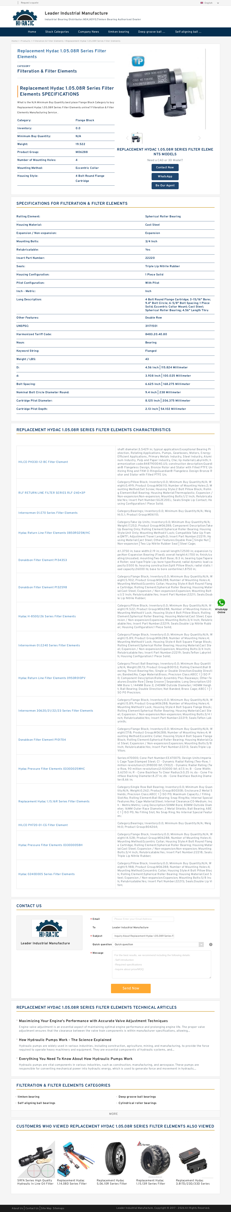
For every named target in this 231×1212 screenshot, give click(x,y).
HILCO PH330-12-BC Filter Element (43, 462)
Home (32, 32)
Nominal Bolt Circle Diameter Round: (42, 392)
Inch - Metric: (26, 291)
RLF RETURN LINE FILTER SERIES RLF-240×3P (51, 493)
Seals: (20, 266)
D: (17, 367)
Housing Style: (27, 176)
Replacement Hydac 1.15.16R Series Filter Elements (54, 801)
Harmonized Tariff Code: (34, 334)
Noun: (20, 343)
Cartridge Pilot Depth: (31, 409)
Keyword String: (27, 351)
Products (25, 41)
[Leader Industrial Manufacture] (25, 17)
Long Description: (29, 299)
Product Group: (28, 152)
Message (97, 953)
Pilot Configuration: (30, 283)
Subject (96, 936)
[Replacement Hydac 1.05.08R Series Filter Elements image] (165, 89)
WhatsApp (165, 176)
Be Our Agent (165, 185)
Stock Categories (57, 32)
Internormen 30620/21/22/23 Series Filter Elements (55, 711)
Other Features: (27, 318)
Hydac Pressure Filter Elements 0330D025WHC (51, 769)
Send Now (131, 988)
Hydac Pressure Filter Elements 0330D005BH (50, 845)
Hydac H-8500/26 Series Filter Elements (47, 616)
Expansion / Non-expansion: (36, 233)
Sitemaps (58, 1208)
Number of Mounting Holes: (36, 160)
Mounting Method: (30, 168)
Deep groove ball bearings (154, 32)
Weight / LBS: (26, 359)
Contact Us (32, 1208)
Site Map (46, 1208)
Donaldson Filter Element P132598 (42, 587)
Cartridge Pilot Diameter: (34, 401)
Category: (24, 120)
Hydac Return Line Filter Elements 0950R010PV (51, 678)
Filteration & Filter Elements (48, 41)
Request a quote (29, 2)
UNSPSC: (22, 326)
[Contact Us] (221, 606)
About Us (17, 1208)
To (94, 927)
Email (95, 919)
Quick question (102, 944)
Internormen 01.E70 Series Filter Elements (48, 513)
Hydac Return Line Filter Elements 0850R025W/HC (54, 533)
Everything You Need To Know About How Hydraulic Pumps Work (75, 1059)
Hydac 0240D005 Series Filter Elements (46, 874)
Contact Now (165, 167)
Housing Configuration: (32, 275)
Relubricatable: (27, 250)
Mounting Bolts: (27, 241)
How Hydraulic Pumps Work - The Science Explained (65, 1040)
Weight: (22, 144)
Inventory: (24, 128)
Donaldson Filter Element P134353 (42, 560)
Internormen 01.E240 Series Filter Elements (49, 645)
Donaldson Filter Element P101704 (42, 740)
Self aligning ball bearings (191, 32)
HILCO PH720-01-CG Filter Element (43, 825)
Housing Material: (29, 225)
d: (17, 376)
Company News (88, 32)
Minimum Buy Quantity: (34, 136)
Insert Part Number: (30, 258)
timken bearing (118, 32)
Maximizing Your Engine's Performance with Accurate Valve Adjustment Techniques (93, 1021)
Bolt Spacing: (26, 384)
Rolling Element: (28, 216)
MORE (113, 1114)
